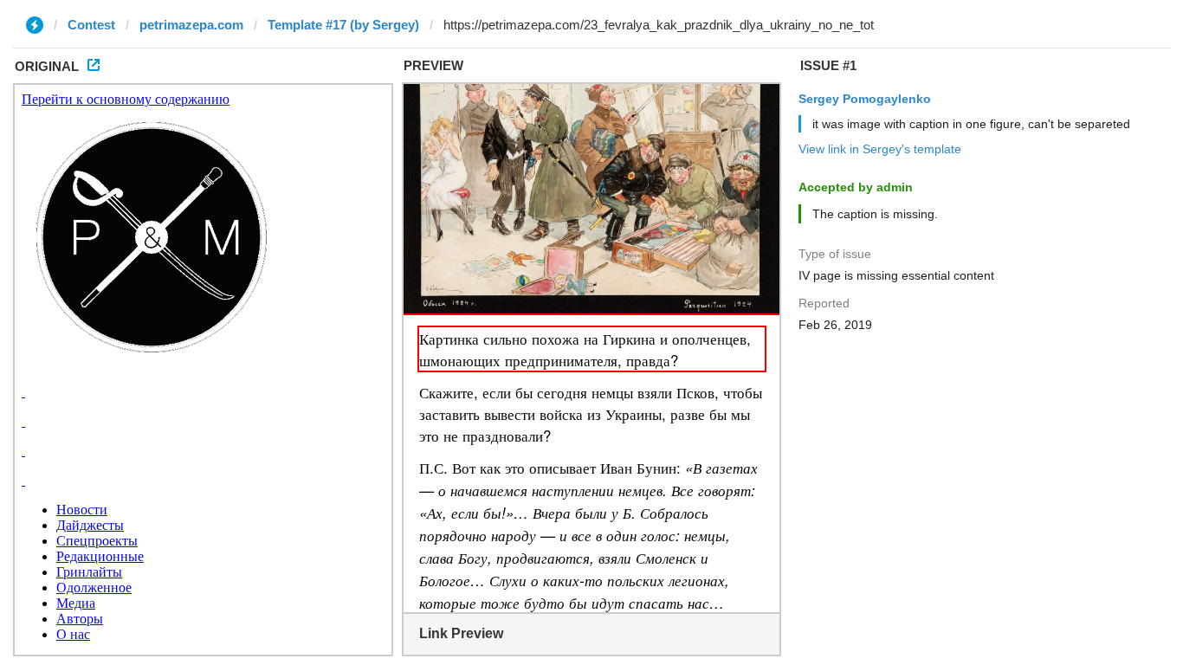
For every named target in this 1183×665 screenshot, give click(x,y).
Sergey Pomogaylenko (864, 99)
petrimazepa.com (191, 24)
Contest (91, 24)
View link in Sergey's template (879, 149)
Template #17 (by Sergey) (343, 24)
